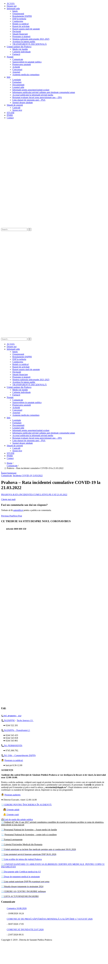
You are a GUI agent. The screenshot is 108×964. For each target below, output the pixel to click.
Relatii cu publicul (20, 24)
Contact (10, 118)
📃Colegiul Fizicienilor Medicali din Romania (21, 844)
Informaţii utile (13, 8)
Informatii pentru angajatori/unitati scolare (30, 90)
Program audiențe (12, 795)
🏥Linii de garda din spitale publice (17, 819)
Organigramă (18, 13)
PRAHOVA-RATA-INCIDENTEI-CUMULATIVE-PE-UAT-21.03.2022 (34, 494)
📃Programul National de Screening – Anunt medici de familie (29, 829)
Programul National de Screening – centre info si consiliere (30, 834)
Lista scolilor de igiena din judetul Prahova (23, 859)
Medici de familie (20, 49)
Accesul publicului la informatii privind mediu (32, 95)
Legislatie (16, 79)
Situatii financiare (20, 34)
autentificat (18, 510)
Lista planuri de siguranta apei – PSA (28, 100)
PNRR (10, 115)
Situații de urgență (15, 105)
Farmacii (16, 54)
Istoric (15, 11)
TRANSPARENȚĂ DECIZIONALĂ (29, 44)
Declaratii (16, 31)
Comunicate (17, 59)
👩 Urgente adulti (11, 809)
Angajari (16, 72)
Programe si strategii (21, 36)
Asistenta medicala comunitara (25, 74)
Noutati (10, 57)
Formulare (17, 82)
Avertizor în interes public (23, 41)
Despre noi (11, 6)
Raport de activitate (21, 26)
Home (9, 463)
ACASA (11, 3)
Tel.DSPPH (9, 720)
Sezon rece (17, 110)
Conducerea (17, 21)
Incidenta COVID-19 (22, 475)
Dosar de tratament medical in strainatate (20, 876)
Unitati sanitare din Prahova (19, 46)
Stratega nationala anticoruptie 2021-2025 (30, 39)
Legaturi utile (18, 87)
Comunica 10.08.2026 (17, 908)
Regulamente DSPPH (22, 16)
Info (8, 77)
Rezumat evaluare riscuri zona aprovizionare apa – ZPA (37, 97)
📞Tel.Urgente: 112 (11, 716)
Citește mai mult (8, 499)
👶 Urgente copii (11, 814)
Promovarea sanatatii (21, 64)
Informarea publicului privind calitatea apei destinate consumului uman (43, 92)
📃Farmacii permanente (11, 839)
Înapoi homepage (8, 473)
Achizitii (16, 67)
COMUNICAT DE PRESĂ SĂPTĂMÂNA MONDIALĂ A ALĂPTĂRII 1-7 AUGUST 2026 (50, 919)
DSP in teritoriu (19, 18)
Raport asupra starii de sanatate (26, 29)
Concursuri (17, 69)
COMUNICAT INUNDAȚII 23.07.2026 (25, 929)
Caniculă (16, 107)
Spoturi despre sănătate (22, 102)
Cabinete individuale (21, 52)
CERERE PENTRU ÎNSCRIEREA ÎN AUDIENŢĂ (28, 804)
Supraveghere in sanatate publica (26, 62)
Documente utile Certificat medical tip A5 (21, 871)
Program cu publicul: (13, 760)
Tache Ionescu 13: (25, 720)
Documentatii (18, 85)
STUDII (10, 112)
